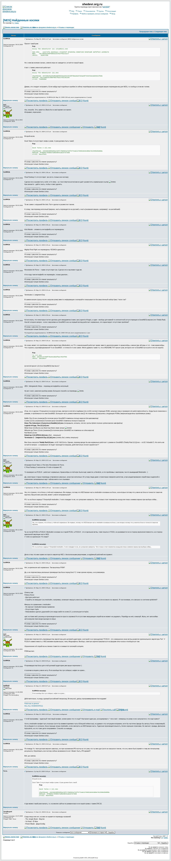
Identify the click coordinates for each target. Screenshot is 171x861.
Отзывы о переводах (66, 27)
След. (17, 23)
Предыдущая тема (146, 31)
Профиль (75, 14)
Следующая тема (160, 31)
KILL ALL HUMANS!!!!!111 (33, 706)
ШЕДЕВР (106, 7)
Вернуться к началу (10, 100)
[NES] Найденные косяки (21, 20)
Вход (113, 14)
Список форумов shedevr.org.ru (44, 27)
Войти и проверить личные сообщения (95, 14)
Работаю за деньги (31, 703)
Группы (101, 11)
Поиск (80, 11)
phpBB (81, 857)
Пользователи (90, 11)
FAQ (72, 11)
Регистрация (111, 11)
